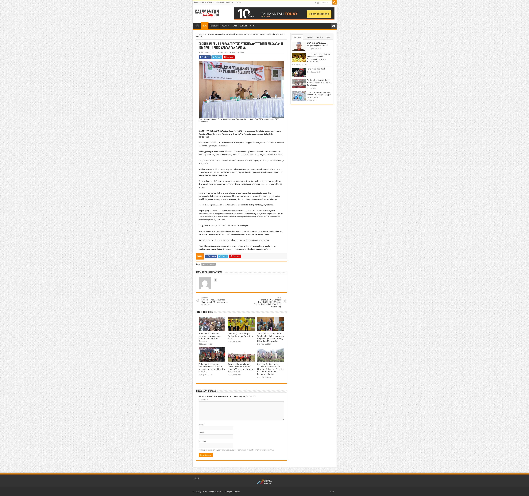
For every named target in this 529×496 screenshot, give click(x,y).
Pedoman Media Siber (224, 2)
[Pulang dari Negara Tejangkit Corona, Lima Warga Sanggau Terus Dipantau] (299, 96)
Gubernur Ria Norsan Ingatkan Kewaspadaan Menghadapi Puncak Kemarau (210, 337)
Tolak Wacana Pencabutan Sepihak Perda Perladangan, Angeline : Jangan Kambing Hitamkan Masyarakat (270, 337)
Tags (328, 37)
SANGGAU (240, 52)
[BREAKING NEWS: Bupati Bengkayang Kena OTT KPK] (299, 46)
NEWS (205, 26)
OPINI (252, 26)
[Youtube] (318, 2)
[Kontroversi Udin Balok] (299, 72)
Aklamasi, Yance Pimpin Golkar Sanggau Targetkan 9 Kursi (240, 336)
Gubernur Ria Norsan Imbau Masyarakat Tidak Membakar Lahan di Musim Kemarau (212, 368)
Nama (202, 424)
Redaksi (238, 2)
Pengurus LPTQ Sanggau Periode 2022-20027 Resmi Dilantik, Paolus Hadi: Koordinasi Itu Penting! (267, 302)
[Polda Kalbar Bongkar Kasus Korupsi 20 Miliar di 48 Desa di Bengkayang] (299, 83)
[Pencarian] (334, 2)
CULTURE (243, 26)
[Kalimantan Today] (207, 13)
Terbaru (319, 37)
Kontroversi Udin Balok (316, 69)
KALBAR (224, 26)
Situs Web (202, 441)
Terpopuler (297, 37)
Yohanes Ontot (209, 264)
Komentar (203, 400)
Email (201, 433)
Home (198, 34)
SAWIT (234, 26)
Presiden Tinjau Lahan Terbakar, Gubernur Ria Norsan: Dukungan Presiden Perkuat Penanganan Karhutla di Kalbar (270, 369)
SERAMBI (197, 25)
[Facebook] (315, 2)
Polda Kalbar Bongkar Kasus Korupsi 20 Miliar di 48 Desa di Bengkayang (319, 82)
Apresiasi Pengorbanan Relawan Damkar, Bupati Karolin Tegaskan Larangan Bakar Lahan (241, 368)
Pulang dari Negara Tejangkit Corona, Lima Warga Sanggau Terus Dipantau (319, 94)
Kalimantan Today (207, 52)
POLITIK (213, 26)
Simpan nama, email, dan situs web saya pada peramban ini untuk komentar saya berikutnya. (237, 450)
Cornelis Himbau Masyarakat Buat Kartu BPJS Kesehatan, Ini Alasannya (214, 301)
